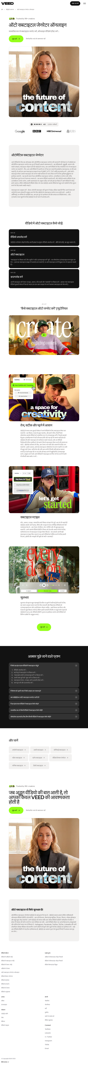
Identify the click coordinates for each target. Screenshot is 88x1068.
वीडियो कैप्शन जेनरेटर (7, 976)
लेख (2, 1017)
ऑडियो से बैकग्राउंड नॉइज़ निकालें (54, 957)
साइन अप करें (75, 3)
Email (47, 1048)
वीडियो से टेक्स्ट (5, 988)
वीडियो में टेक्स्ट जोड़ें (6, 965)
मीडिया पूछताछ (49, 1020)
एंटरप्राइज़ (4, 1005)
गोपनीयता (47, 1005)
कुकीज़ (46, 1012)
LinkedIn (48, 1033)
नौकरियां (47, 1001)
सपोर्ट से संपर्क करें (49, 1016)
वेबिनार (3, 1021)
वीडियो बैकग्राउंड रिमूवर (51, 965)
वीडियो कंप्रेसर (5, 980)
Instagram (48, 1041)
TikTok (47, 1045)
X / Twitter (48, 1037)
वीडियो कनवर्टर (5, 984)
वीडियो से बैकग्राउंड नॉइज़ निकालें (54, 961)
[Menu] (84, 3)
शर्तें (46, 1008)
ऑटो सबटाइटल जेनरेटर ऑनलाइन (10, 972)
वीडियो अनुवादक (5, 992)
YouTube (47, 1029)
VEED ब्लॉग (4, 1014)
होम (2, 9)
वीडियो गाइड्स (5, 1025)
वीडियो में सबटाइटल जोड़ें (7, 961)
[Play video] (44, 335)
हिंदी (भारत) (4, 1062)
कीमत (2, 1001)
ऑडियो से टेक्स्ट (5, 968)
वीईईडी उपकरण (10, 9)
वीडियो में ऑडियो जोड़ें (7, 957)
